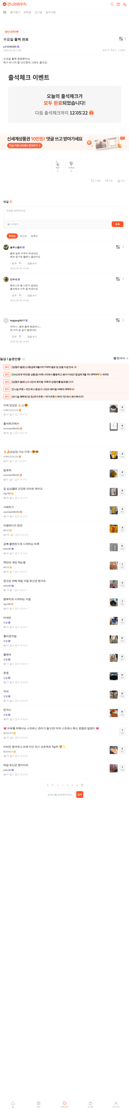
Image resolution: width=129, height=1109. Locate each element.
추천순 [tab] (12, 235)
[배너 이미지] (64, 142)
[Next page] (82, 785)
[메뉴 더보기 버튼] (4, 12)
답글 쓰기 (32, 263)
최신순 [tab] (23, 235)
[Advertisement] (64, 22)
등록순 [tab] (34, 235)
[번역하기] (121, 39)
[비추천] (20, 263)
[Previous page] (48, 785)
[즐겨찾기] (24, 359)
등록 (117, 224)
